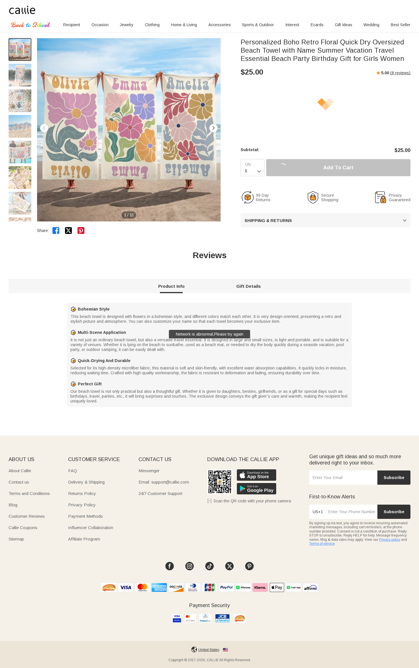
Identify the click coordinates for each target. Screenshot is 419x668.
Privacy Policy (82, 504)
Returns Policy (82, 493)
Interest (292, 24)
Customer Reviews (27, 516)
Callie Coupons (23, 527)
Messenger (149, 470)
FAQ (72, 470)
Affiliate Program (84, 539)
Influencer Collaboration (90, 527)
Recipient (71, 24)
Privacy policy (389, 540)
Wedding (371, 24)
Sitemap (16, 539)
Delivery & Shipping (86, 482)
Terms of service (322, 544)
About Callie (20, 470)
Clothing (152, 24)
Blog (13, 504)
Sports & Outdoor (258, 24)
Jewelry (126, 24)
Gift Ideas (343, 24)
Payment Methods (85, 516)
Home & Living (184, 24)
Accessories (219, 24)
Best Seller (400, 24)
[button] (213, 128)
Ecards (317, 24)
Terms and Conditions (29, 493)
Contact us (19, 482)
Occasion (100, 24)
